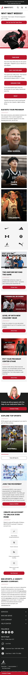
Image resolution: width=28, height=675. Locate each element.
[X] (5, 632)
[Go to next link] (26, 2)
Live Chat (8, 643)
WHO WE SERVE (6, 616)
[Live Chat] (2, 643)
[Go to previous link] (2, 2)
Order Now (14, 287)
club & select (8, 598)
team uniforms (22, 591)
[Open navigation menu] (25, 7)
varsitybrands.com (5, 605)
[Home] (7, 7)
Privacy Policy (4, 666)
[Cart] (22, 7)
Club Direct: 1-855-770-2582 (13, 653)
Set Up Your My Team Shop (14, 22)
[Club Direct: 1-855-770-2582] (2, 653)
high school (23, 598)
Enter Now (14, 330)
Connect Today (14, 408)
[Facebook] (2, 632)
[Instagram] (9, 632)
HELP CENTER (6, 623)
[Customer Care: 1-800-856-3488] (2, 648)
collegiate (3, 600)
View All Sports (14, 458)
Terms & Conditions (12, 666)
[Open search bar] (18, 7)
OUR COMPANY (6, 620)
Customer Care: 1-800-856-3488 (15, 648)
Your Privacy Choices (6, 668)
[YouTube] (12, 632)
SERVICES (4, 612)
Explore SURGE (14, 504)
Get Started (14, 573)
